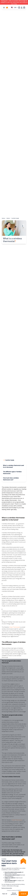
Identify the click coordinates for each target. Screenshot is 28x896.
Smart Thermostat (14, 627)
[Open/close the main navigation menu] (4, 7)
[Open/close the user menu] (22, 7)
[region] (14, 2)
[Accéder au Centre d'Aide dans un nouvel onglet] (19, 8)
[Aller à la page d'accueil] (7, 8)
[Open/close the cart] (24, 7)
